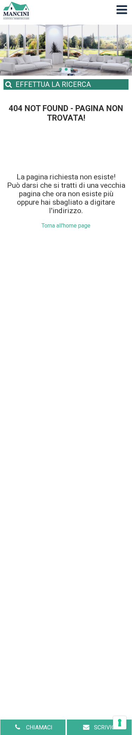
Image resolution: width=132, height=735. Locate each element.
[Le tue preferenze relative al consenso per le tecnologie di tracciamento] (119, 722)
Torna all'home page (66, 225)
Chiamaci (38, 727)
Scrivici (105, 727)
